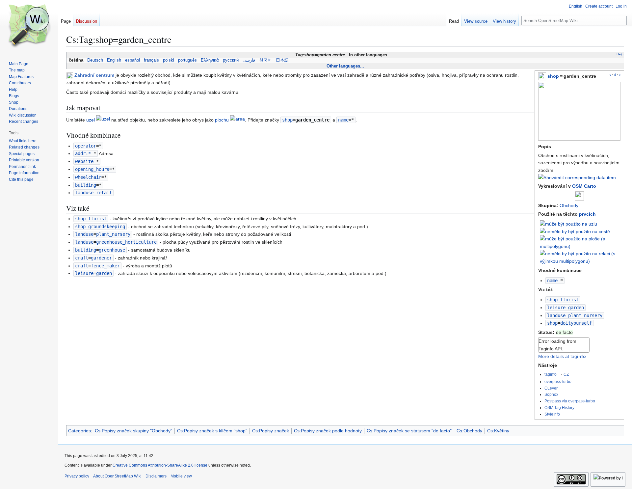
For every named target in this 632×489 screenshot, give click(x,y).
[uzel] (103, 119)
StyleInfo (552, 414)
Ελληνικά (209, 60)
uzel (90, 119)
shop (553, 76)
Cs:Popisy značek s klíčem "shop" (212, 430)
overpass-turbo (557, 381)
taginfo (550, 374)
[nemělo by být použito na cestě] (575, 231)
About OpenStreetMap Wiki (117, 476)
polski (168, 60)
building (85, 185)
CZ (566, 374)
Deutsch (95, 60)
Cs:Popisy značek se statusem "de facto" (409, 430)
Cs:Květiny (498, 430)
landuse (556, 315)
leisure (556, 307)
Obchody (569, 205)
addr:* (83, 153)
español (132, 60)
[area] (237, 119)
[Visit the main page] (29, 26)
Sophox (551, 394)
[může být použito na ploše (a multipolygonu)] (580, 242)
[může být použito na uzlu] (568, 223)
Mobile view (181, 476)
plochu (222, 119)
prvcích (587, 214)
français (151, 60)
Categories (79, 430)
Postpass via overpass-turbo (569, 401)
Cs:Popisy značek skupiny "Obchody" (133, 430)
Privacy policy (77, 476)
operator (85, 146)
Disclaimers (156, 476)
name (552, 280)
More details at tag (562, 356)
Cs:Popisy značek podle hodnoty (328, 430)
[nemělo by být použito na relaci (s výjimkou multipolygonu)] (580, 256)
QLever (551, 388)
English (114, 60)
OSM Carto (584, 186)
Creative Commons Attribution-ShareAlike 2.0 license (160, 465)
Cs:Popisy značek (270, 430)
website (84, 161)
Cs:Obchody (469, 430)
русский (231, 60)
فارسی (248, 60)
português (187, 60)
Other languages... (345, 66)
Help (620, 54)
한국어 (265, 60)
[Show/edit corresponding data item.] (577, 177)
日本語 (282, 60)
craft (81, 257)
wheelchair (88, 177)
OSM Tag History (559, 407)
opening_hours (92, 169)
